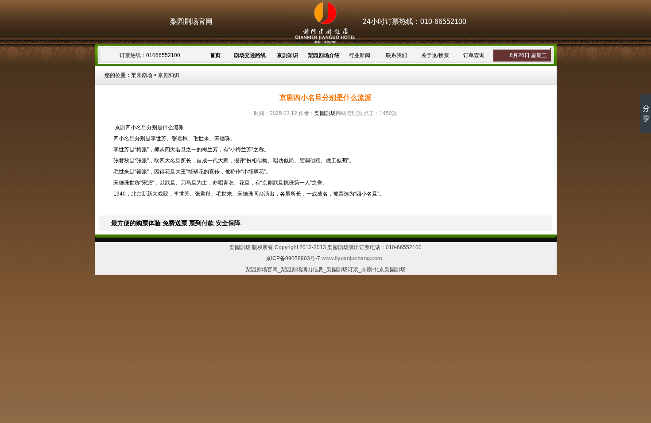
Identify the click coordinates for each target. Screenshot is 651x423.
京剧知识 (287, 55)
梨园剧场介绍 (324, 55)
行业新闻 (359, 55)
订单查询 (473, 55)
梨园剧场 (141, 75)
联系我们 (396, 55)
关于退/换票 (435, 55)
